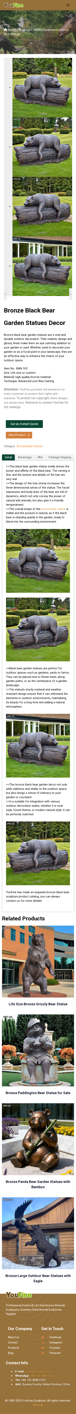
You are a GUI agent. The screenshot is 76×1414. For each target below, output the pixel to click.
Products (24, 29)
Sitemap (38, 1405)
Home (12, 29)
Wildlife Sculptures (45, 29)
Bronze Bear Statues (30, 446)
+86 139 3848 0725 (42, 1375)
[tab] (8, 457)
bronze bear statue (53, 509)
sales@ (38, 1371)
